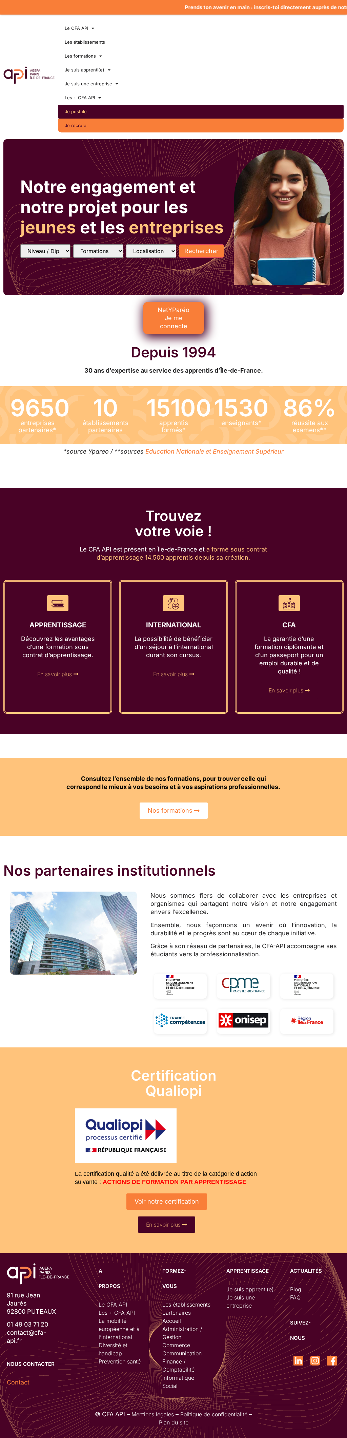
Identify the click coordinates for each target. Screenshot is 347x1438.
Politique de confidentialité (213, 1414)
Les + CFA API (80, 97)
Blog (295, 1289)
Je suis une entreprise (88, 83)
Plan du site (173, 1422)
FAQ (295, 1297)
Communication (182, 1353)
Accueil (171, 1320)
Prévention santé (120, 1361)
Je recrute (75, 125)
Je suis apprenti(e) (84, 69)
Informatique (178, 1377)
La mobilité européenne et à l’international (119, 1328)
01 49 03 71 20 (27, 1324)
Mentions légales (152, 1414)
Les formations (80, 56)
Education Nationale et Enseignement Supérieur (214, 451)
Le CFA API (76, 28)
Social (170, 1385)
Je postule (76, 111)
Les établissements (85, 42)
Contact (18, 1382)
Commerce (176, 1345)
